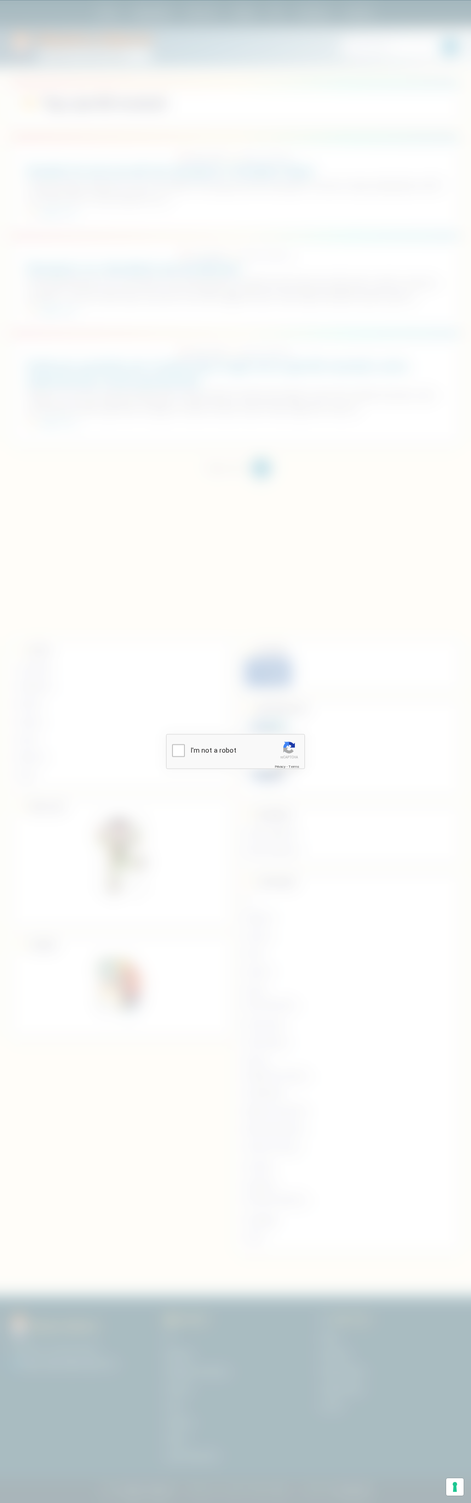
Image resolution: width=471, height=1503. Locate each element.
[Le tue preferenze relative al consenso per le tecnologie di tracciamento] (455, 1487)
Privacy (280, 766)
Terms (293, 766)
